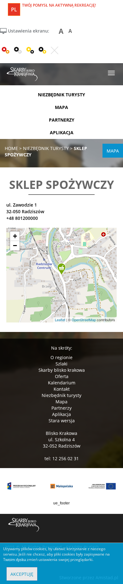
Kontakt (62, 389)
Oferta (61, 376)
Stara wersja (62, 421)
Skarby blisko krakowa (61, 370)
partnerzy (61, 120)
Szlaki (61, 364)
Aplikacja (61, 414)
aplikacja (61, 132)
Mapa (61, 402)
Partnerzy (61, 408)
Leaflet (60, 319)
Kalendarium (61, 383)
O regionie (61, 357)
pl (14, 9)
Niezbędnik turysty (61, 395)
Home (11, 148)
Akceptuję (21, 574)
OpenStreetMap (84, 319)
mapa (61, 107)
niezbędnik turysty (61, 95)
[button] (61, 269)
